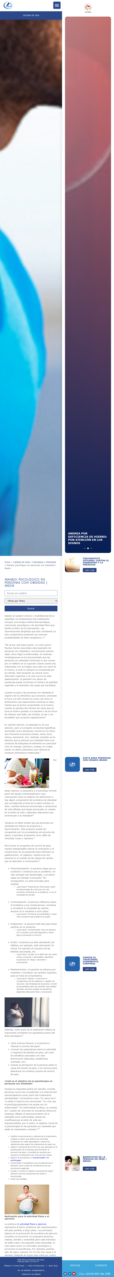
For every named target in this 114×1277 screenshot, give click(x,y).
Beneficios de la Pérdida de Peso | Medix (95, 1159)
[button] (85, 548)
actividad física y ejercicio (33, 1224)
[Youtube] (74, 1274)
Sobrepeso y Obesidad (44, 562)
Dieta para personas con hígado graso (97, 759)
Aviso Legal (53, 1266)
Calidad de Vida (21, 562)
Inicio (7, 562)
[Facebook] (65, 1274)
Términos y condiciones (14, 1266)
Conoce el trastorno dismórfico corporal (90, 960)
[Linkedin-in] (69, 1274)
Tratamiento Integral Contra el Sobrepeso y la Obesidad (96, 561)
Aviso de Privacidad (36, 1266)
